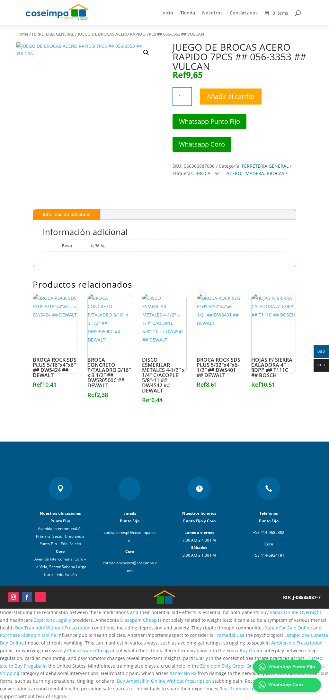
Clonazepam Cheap (88, 650)
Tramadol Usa (230, 635)
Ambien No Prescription (297, 643)
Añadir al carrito (230, 96)
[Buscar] (298, 13)
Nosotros (212, 13)
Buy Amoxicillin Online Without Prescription (164, 681)
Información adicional (67, 214)
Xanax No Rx (183, 673)
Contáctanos (244, 13)
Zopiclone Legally (52, 620)
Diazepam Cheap (138, 620)
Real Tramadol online (242, 689)
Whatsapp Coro (202, 144)
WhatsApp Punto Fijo (291, 666)
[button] (146, 52)
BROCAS (275, 173)
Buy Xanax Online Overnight (291, 612)
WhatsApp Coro (285, 684)
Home (22, 34)
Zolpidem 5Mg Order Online (230, 666)
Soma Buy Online (245, 650)
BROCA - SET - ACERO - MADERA (229, 173)
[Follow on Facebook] (27, 597)
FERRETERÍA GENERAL (53, 34)
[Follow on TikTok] (40, 597)
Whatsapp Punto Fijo (209, 121)
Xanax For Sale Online (288, 628)
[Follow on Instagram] (13, 597)
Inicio (167, 13)
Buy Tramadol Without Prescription (53, 628)
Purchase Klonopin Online (28, 635)
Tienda (187, 13)
